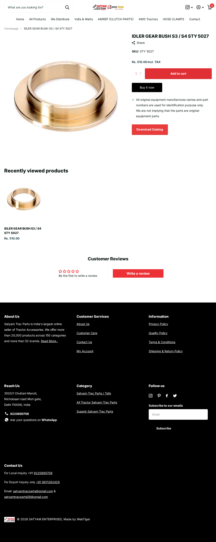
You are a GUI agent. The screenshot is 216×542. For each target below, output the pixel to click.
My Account (85, 351)
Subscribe (164, 428)
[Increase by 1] (141, 70)
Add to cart (178, 73)
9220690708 (19, 414)
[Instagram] (151, 396)
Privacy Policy (158, 324)
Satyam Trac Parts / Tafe (94, 393)
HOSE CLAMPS (173, 19)
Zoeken (67, 7)
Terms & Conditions (162, 342)
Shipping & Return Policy (166, 351)
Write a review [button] (138, 273)
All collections (37, 19)
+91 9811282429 (48, 482)
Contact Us (84, 342)
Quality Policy (158, 333)
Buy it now (147, 87)
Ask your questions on (33, 420)
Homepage (11, 28)
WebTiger (83, 519)
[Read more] (189, 7)
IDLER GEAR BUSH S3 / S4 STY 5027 (22, 231)
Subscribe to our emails (166, 405)
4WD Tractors (148, 19)
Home (20, 19)
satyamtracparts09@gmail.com (26, 497)
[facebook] (167, 395)
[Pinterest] (159, 396)
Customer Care (87, 333)
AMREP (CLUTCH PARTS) (116, 19)
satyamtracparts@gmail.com (33, 491)
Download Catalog (149, 129)
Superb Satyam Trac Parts (95, 411)
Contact (194, 19)
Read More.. (49, 341)
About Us (83, 324)
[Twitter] (175, 395)
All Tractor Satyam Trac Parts (97, 402)
